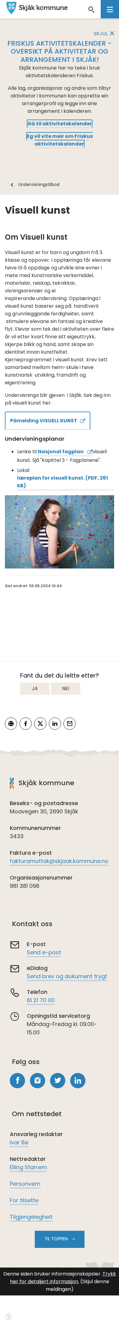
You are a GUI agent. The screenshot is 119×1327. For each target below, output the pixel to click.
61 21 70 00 (41, 1000)
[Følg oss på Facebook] (17, 1080)
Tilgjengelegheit (31, 1217)
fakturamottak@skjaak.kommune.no (59, 861)
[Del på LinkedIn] (55, 723)
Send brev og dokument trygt (67, 976)
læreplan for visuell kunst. (62, 481)
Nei (65, 688)
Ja (35, 688)
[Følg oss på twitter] (57, 1080)
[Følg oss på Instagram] (37, 1080)
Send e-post (44, 952)
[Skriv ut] (11, 723)
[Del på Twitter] (40, 723)
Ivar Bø (19, 1142)
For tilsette (24, 1200)
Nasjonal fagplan (61, 451)
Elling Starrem (28, 1167)
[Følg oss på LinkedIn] (77, 1080)
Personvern (25, 1184)
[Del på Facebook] (26, 723)
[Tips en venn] (69, 723)
